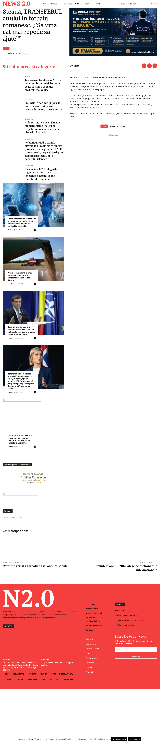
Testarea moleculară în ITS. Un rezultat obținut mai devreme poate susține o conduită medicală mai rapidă (21, 222)
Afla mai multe (104, 739)
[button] (154, 3)
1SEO (9, 230)
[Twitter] (149, 65)
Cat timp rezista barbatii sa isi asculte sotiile (35, 566)
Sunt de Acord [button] (134, 739)
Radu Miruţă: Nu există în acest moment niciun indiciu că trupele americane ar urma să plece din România (21, 331)
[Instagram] (121, 666)
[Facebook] (144, 65)
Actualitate (29, 99)
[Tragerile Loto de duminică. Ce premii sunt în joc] (59, 643)
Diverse (27, 76)
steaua (112, 126)
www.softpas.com (15, 531)
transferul (121, 126)
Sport (6, 48)
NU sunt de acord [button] (119, 739)
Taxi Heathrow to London (12, 517)
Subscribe (136, 656)
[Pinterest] (155, 65)
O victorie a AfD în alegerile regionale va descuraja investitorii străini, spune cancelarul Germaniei (20, 439)
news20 (11, 54)
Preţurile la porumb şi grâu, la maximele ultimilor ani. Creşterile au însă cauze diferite (43, 106)
